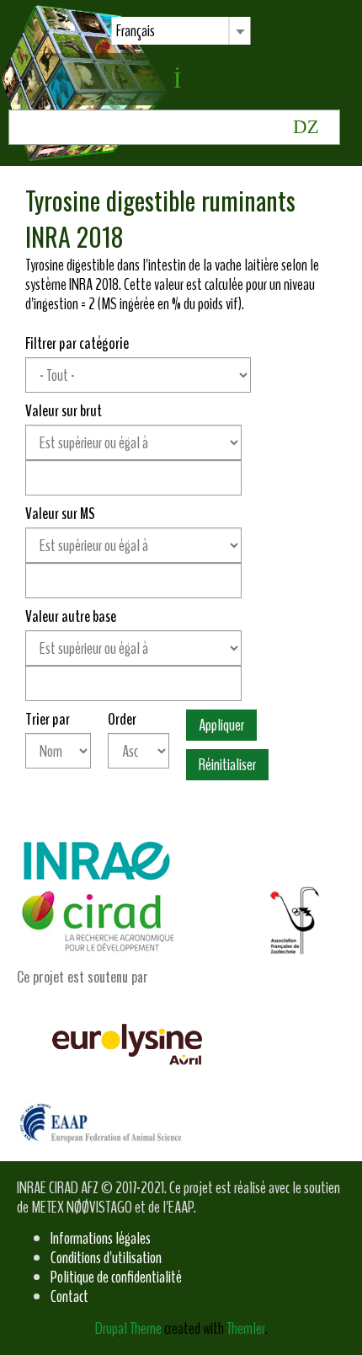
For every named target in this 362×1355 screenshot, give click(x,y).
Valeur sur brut (63, 410)
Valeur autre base (70, 616)
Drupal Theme (128, 1328)
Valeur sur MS (60, 513)
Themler (245, 1328)
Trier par (47, 719)
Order (122, 719)
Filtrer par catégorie (77, 343)
